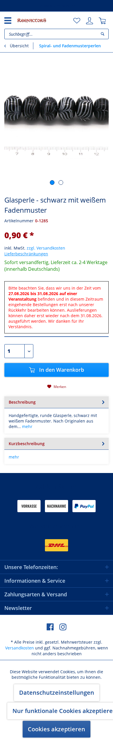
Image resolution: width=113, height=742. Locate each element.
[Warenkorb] (102, 21)
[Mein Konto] (89, 21)
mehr (26, 426)
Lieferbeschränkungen (26, 254)
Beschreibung (22, 402)
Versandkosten (19, 648)
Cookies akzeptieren (56, 729)
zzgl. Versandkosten (46, 248)
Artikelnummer (19, 220)
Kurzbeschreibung (27, 443)
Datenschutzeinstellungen (56, 692)
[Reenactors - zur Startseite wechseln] (31, 20)
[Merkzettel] (76, 21)
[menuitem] (76, 21)
